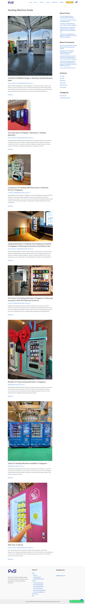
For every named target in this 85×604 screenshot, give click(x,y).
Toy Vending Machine (38, 588)
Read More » (10, 94)
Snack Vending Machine (38, 586)
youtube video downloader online (67, 56)
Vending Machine (37, 577)
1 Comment (10, 192)
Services (41, 2)
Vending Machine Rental (38, 578)
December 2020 (63, 85)
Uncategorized (63, 95)
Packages (61, 2)
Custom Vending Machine (38, 592)
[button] (76, 601)
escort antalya (63, 45)
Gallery (48, 2)
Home (30, 2)
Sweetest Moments (71, 67)
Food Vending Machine (38, 582)
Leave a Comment (12, 83)
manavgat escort (63, 50)
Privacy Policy (35, 593)
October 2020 (63, 87)
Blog (33, 595)
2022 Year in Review (15, 545)
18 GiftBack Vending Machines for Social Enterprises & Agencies (68, 47)
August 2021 (62, 82)
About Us (35, 575)
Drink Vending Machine (38, 584)
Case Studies (54, 2)
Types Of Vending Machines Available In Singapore (27, 463)
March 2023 (62, 80)
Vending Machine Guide (22, 83)
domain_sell (62, 67)
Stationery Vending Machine (39, 590)
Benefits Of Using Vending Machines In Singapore (27, 382)
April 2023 (62, 78)
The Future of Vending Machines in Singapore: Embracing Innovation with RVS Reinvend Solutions (68, 36)
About (35, 2)
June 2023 (62, 76)
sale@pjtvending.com (60, 575)
